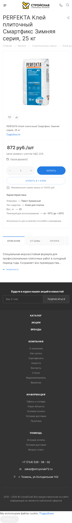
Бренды (36, 329)
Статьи (36, 372)
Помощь (36, 433)
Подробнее (46, 513)
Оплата (54, 241)
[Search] (67, 5)
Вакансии (36, 382)
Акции (36, 322)
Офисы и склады (36, 401)
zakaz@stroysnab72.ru (38, 469)
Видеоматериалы (36, 377)
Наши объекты (36, 406)
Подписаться (56, 299)
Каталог (36, 315)
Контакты (36, 368)
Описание (13, 241)
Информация (36, 394)
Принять (9, 519)
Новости (36, 363)
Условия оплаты (36, 411)
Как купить (36, 353)
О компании (36, 348)
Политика (36, 421)
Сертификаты (36, 358)
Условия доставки (36, 416)
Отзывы (35, 241)
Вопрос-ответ (36, 449)
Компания (35, 341)
